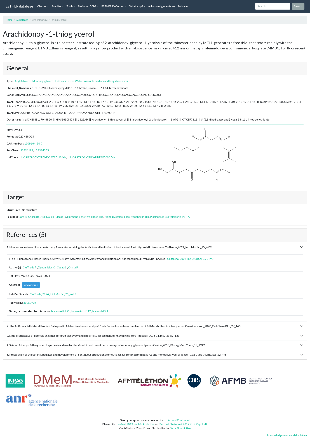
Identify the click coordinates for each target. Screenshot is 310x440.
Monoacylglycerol (43, 81)
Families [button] (56, 6)
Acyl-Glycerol (23, 81)
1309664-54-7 (33, 143)
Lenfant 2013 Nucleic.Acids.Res (135, 424)
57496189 (26, 150)
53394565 (42, 150)
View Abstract (31, 284)
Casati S (62, 267)
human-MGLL (100, 311)
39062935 (29, 302)
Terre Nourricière (180, 428)
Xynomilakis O (46, 267)
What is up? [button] (136, 6)
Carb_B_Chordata (28, 216)
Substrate (22, 19)
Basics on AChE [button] (87, 6)
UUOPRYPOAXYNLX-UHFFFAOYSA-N (92, 157)
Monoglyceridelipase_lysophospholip (126, 216)
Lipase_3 (61, 216)
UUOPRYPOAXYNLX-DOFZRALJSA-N (43, 157)
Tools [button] (69, 6)
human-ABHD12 (81, 311)
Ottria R (73, 267)
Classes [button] (41, 6)
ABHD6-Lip (48, 216)
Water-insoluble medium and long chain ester (101, 81)
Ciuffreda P (30, 267)
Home (9, 19)
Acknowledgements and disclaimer (168, 6)
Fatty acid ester (64, 81)
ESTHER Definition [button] (112, 6)
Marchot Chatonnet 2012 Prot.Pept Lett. (183, 424)
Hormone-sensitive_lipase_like (85, 216)
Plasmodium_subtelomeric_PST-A (170, 216)
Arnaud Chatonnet (179, 420)
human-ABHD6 (60, 311)
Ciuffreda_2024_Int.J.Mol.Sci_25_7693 (190, 258)
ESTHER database (19, 6)
